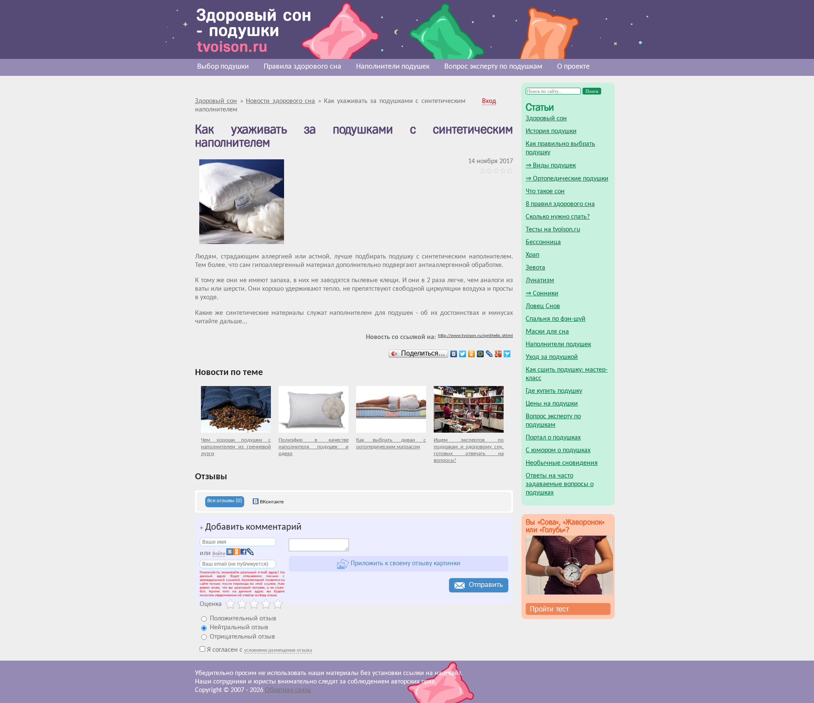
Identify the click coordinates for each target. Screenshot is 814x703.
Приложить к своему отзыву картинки (404, 563)
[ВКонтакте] (453, 353)
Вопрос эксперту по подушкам (493, 67)
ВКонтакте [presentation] (271, 502)
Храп (532, 255)
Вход (489, 101)
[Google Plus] (498, 353)
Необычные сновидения (562, 463)
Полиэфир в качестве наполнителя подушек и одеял (313, 446)
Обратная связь (288, 690)
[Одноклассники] (471, 353)
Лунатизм (540, 280)
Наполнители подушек (392, 67)
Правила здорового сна (302, 67)
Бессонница (543, 242)
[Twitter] (462, 353)
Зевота (535, 267)
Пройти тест (549, 609)
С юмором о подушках (558, 450)
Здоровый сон (546, 118)
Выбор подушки (223, 67)
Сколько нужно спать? (558, 217)
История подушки (551, 131)
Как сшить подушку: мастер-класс (567, 374)
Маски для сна (547, 331)
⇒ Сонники (542, 293)
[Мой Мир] (480, 353)
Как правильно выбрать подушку (560, 148)
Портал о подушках (553, 437)
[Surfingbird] (507, 353)
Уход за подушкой (552, 357)
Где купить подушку (554, 391)
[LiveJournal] (489, 353)
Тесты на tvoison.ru (553, 229)
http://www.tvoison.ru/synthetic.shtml (475, 335)
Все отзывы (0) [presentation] (224, 500)
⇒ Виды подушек (551, 165)
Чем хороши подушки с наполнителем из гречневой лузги (236, 446)
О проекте (573, 67)
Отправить (486, 585)
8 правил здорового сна (560, 204)
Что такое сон (545, 191)
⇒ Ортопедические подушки (567, 178)
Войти (218, 553)
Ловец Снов (543, 306)
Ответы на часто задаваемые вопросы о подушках (560, 484)
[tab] (224, 501)
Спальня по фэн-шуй (555, 319)
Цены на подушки (552, 403)
